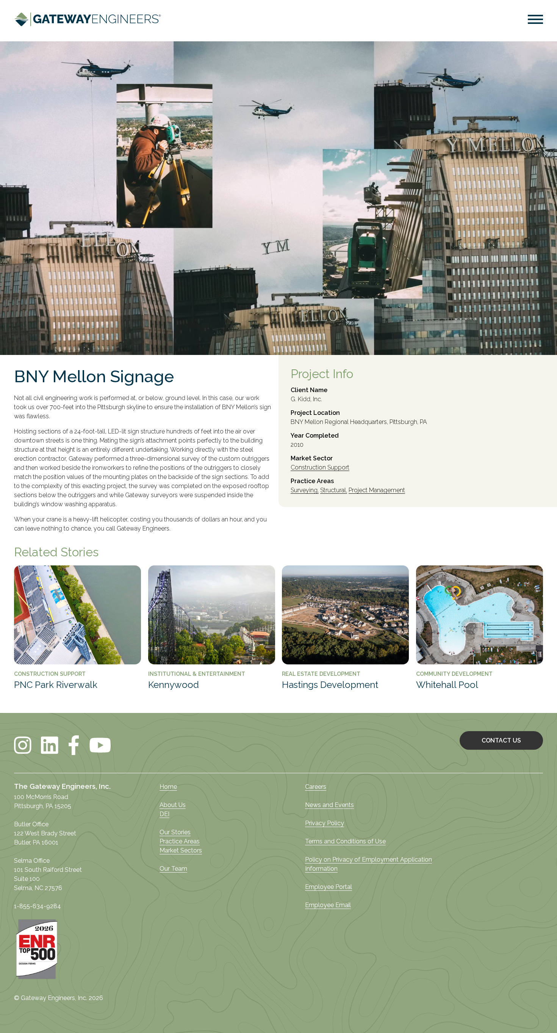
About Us (173, 805)
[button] (535, 21)
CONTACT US (501, 740)
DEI (164, 814)
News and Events (329, 805)
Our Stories (175, 832)
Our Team (173, 868)
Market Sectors (181, 850)
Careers (315, 786)
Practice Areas (180, 841)
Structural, (333, 490)
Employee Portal (328, 886)
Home (168, 786)
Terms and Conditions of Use (345, 841)
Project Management (377, 490)
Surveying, (305, 490)
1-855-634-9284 (37, 906)
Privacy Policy (324, 823)
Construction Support (320, 468)
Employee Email (328, 905)
